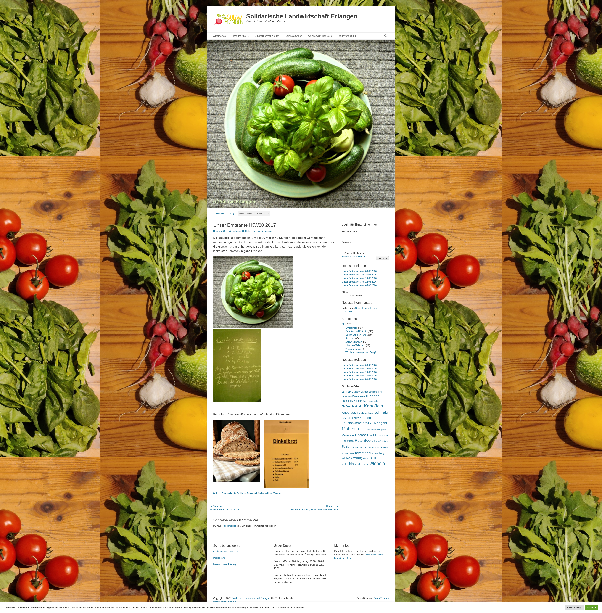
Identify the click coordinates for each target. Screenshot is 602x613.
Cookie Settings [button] (574, 607)
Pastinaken (372, 429)
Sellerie (345, 454)
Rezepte (349, 338)
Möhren (349, 428)
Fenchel (373, 396)
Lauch (366, 418)
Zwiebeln (376, 463)
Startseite (220, 213)
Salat (347, 446)
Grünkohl (348, 406)
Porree (360, 435)
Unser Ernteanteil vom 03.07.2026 (359, 271)
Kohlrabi (268, 493)
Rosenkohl (348, 440)
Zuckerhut (360, 464)
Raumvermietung (347, 35)
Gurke (261, 493)
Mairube (369, 423)
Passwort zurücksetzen (354, 256)
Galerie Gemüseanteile (320, 35)
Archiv (345, 292)
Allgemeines (219, 35)
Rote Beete (364, 441)
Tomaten (277, 493)
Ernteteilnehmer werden (267, 35)
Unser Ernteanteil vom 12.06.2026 (359, 281)
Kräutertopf (347, 418)
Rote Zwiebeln (381, 441)
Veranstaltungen (293, 35)
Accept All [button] (591, 607)
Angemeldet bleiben (354, 253)
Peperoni (382, 429)
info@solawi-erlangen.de (225, 551)
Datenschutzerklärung (224, 564)
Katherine (236, 231)
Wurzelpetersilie (370, 458)
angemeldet (230, 525)
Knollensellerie (365, 413)
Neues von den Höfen (356, 334)
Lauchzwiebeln (353, 423)
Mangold (380, 423)
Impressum (219, 557)
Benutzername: (349, 231)
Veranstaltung (377, 453)
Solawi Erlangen (353, 342)
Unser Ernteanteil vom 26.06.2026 (359, 274)
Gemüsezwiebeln (370, 401)
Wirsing (357, 458)
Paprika (361, 429)
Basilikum (241, 493)
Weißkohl (347, 458)
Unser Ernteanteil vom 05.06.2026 (359, 285)
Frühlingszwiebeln (352, 400)
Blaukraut (356, 392)
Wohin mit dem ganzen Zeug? (360, 352)
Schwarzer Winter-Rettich (376, 447)
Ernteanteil (252, 493)
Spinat (351, 454)
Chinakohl (347, 396)
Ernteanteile (227, 493)
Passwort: (347, 242)
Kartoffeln (373, 406)
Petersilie (348, 435)
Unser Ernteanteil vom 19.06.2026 (359, 278)
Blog (233, 213)
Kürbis (357, 418)
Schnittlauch (358, 447)
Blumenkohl (367, 391)
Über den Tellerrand (355, 345)
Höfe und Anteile (240, 35)
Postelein (372, 435)
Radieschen (383, 436)
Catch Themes (381, 598)
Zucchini (348, 464)
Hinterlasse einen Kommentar (258, 231)
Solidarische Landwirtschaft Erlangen (301, 16)
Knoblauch (350, 413)
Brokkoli (377, 391)
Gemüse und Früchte (356, 331)
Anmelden (382, 258)
